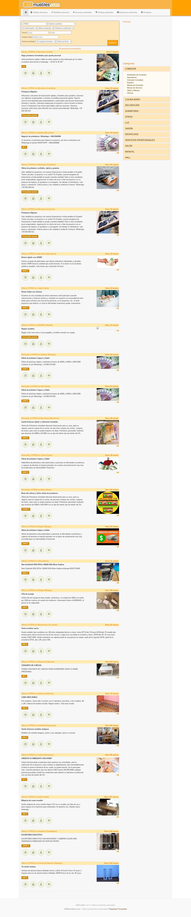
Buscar (112, 43)
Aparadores (132, 77)
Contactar (147, 12)
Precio (24, 33)
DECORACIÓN (132, 105)
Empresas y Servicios (128, 12)
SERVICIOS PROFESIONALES (140, 140)
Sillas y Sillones (133, 90)
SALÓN (128, 146)
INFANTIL (129, 152)
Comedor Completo (135, 80)
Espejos (130, 82)
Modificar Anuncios (61, 12)
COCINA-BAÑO (132, 99)
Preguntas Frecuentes (118, 909)
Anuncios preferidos (83, 12)
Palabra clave (27, 37)
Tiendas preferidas (105, 12)
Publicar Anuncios (39, 12)
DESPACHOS (131, 134)
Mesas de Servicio (134, 88)
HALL (127, 157)
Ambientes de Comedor (137, 75)
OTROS (129, 117)
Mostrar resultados (28, 41)
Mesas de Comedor (135, 85)
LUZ (127, 123)
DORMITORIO (132, 111)
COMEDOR (130, 69)
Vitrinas (130, 93)
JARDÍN (129, 128)
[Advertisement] (146, 42)
